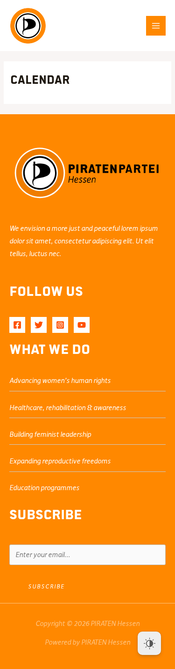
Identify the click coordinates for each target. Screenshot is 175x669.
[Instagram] (60, 325)
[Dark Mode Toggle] (149, 643)
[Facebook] (17, 325)
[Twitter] (39, 325)
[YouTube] (82, 325)
